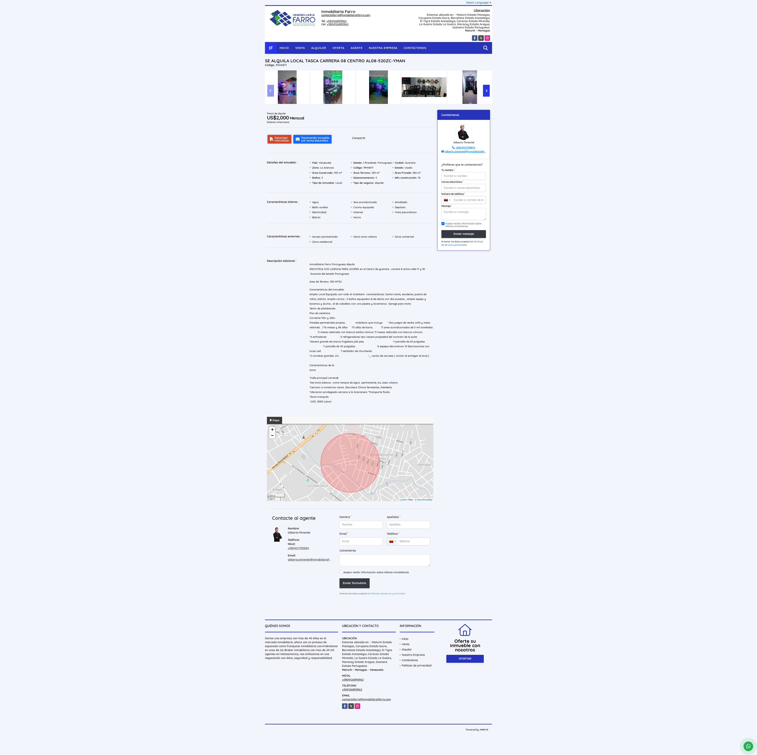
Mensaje (446, 205)
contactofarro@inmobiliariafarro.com (345, 15)
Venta (300, 48)
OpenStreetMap (424, 499)
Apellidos (393, 517)
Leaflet (403, 499)
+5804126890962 (338, 24)
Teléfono (393, 534)
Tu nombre (448, 170)
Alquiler (318, 48)
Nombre (345, 517)
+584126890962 (336, 21)
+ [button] (272, 429)
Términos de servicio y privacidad (388, 593)
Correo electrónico (452, 181)
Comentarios (347, 550)
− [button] (272, 435)
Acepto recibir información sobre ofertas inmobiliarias (376, 572)
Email (343, 534)
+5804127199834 (298, 548)
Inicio (284, 48)
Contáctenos (415, 48)
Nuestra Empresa (383, 48)
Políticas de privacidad (417, 665)
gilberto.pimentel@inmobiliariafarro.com (314, 559)
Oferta (338, 48)
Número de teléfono (453, 193)
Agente (357, 48)
